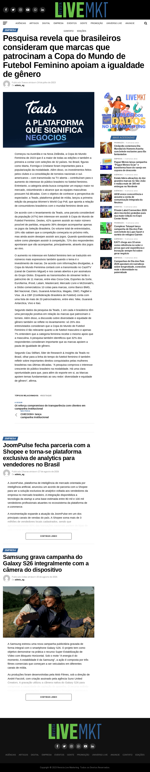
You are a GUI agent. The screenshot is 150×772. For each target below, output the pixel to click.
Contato (69, 31)
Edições (81, 31)
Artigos (34, 23)
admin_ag (19, 85)
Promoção (97, 23)
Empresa (58, 23)
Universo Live (114, 23)
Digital (46, 23)
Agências (21, 23)
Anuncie (129, 23)
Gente (83, 23)
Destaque (46, 396)
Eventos (72, 23)
